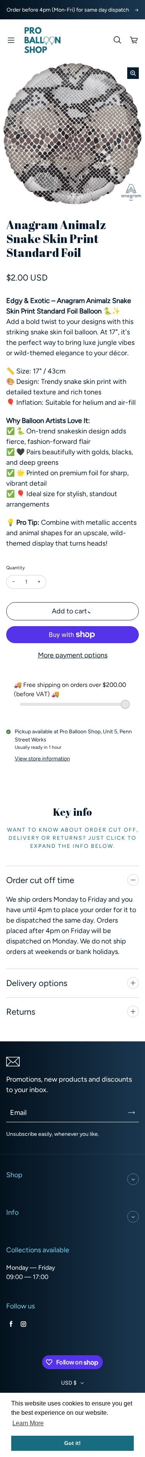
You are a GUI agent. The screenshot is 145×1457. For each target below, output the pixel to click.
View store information (42, 758)
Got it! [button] (72, 1443)
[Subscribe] (131, 1112)
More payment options (72, 655)
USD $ (69, 1383)
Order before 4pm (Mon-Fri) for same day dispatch (68, 10)
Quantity (15, 567)
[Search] (117, 40)
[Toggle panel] (133, 880)
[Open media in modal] (133, 73)
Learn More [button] (28, 1423)
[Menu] (10, 40)
